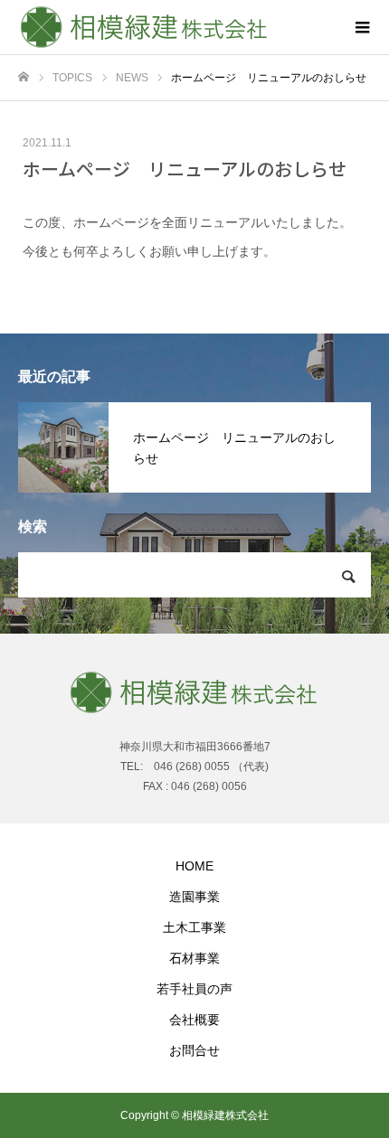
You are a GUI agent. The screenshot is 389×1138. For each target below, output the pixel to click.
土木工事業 (194, 927)
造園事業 (194, 896)
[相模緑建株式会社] (176, 27)
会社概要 (194, 1019)
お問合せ (194, 1050)
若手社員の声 (194, 989)
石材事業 (194, 958)
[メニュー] (362, 27)
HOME (194, 866)
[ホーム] (23, 77)
